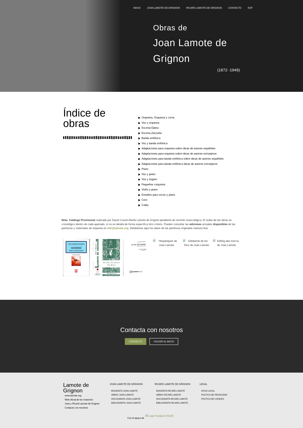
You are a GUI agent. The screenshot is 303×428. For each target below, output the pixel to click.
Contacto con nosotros (76, 407)
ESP (250, 7)
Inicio (137, 7)
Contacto (234, 7)
